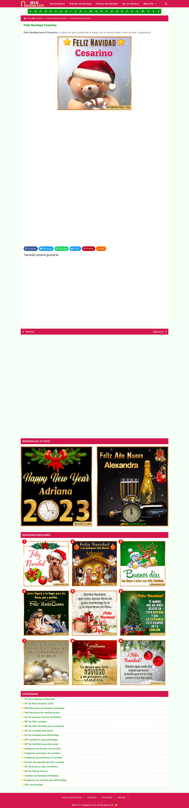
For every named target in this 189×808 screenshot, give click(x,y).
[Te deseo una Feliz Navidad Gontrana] (94, 662)
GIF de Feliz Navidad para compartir (44, 726)
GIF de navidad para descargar (41, 744)
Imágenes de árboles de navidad (42, 748)
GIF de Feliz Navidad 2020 (38, 703)
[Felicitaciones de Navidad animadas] (142, 662)
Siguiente (158, 331)
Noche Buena (57, 3)
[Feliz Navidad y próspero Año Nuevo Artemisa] (94, 563)
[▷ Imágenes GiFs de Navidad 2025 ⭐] (32, 3)
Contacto (91, 797)
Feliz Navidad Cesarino (40, 25)
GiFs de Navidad (33, 784)
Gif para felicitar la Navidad (39, 699)
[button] (30, 11)
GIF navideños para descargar (41, 739)
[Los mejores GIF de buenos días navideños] (142, 563)
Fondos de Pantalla (107, 3)
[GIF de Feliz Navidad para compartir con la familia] (46, 662)
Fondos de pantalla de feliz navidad (44, 762)
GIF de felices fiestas (36, 771)
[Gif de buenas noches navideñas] (46, 613)
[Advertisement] (94, 134)
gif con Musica (130, 3)
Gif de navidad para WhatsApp (41, 735)
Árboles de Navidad (80, 3)
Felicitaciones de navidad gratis (42, 712)
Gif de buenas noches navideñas (42, 717)
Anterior (30, 331)
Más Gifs (149, 3)
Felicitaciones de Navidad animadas (44, 708)
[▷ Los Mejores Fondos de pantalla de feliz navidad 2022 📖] (46, 563)
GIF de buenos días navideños (41, 766)
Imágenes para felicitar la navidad (43, 757)
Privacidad (107, 797)
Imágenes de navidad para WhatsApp (45, 780)
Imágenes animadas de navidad (42, 753)
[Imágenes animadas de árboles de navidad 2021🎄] (142, 613)
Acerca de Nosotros (72, 797)
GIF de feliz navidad (35, 721)
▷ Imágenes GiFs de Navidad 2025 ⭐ (98, 805)
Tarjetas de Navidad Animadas (41, 775)
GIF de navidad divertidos (38, 730)
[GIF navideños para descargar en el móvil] (94, 613)
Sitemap (121, 797)
